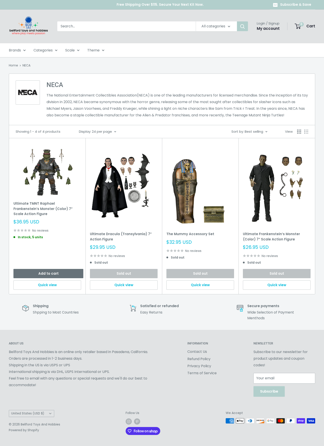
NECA (26, 65)
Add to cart (48, 273)
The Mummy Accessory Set (190, 234)
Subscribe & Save (295, 4)
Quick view (47, 285)
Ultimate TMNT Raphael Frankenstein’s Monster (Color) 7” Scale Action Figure (43, 208)
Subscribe (269, 391)
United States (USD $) (27, 413)
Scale (70, 50)
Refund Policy (198, 358)
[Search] (242, 26)
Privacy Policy (199, 366)
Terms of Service (202, 373)
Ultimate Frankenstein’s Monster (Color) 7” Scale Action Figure (271, 236)
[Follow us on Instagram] (129, 421)
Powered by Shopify (24, 430)
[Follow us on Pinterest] (137, 421)
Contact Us (197, 351)
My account (268, 28)
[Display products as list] (306, 132)
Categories (43, 50)
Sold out (124, 273)
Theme (93, 50)
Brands (15, 50)
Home (13, 65)
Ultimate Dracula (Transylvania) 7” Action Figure (121, 236)
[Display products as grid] (299, 132)
